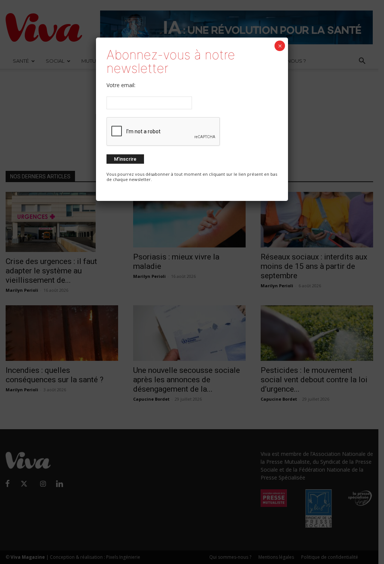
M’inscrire (125, 159)
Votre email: (120, 85)
